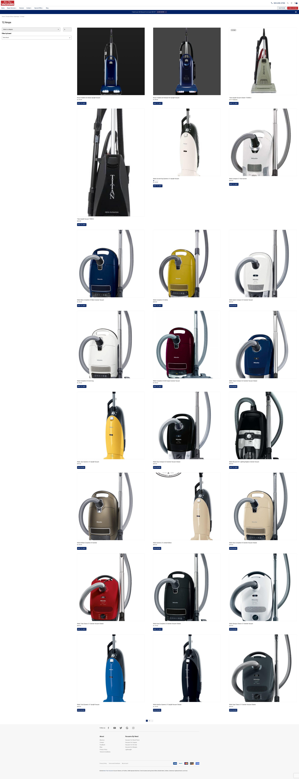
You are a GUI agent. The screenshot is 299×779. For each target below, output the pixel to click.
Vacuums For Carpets (131, 742)
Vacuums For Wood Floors (132, 740)
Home (3, 8)
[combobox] (36, 38)
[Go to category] (67, 29)
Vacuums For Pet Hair (131, 745)
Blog (47, 8)
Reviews (21, 8)
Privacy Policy (103, 749)
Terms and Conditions (114, 763)
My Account (125, 763)
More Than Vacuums (108, 770)
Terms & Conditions (105, 752)
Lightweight (128, 749)
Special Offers (38, 8)
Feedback (102, 745)
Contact (28, 8)
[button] (81, 103)
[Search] (288, 3)
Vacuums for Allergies (131, 747)
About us (102, 740)
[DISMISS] (295, 12)
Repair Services (11, 8)
